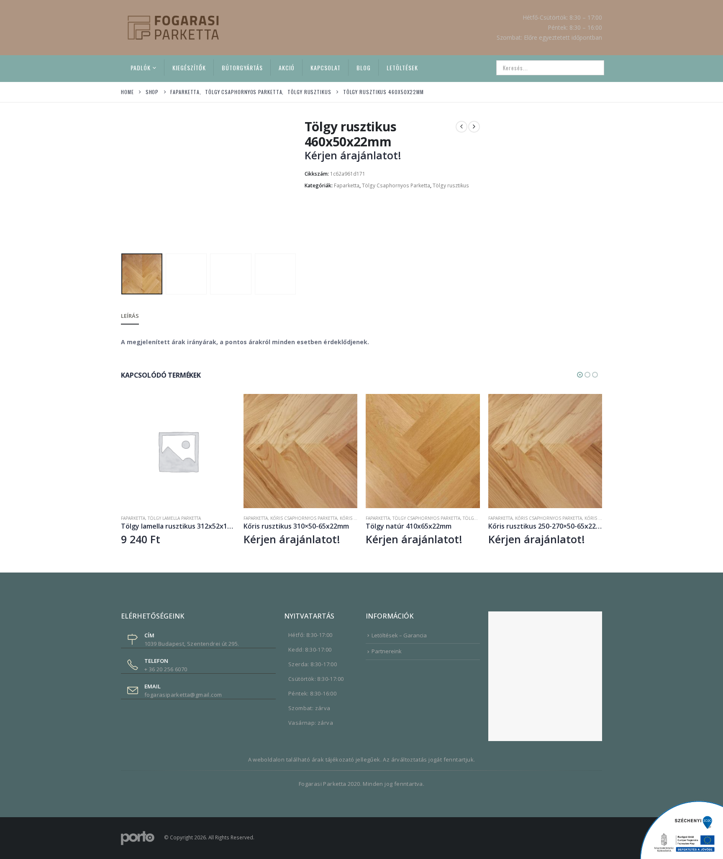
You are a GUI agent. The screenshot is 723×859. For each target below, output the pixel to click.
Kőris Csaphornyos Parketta (303, 518)
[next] (474, 127)
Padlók (141, 67)
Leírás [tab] (130, 316)
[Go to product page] (178, 451)
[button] (123, 184)
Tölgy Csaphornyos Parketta (396, 185)
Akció (287, 67)
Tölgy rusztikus (451, 185)
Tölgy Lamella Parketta (174, 518)
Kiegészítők (189, 67)
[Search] (592, 68)
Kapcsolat (325, 67)
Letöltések (402, 67)
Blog (363, 67)
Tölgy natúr (477, 518)
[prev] (461, 127)
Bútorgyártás (242, 67)
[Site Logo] (173, 27)
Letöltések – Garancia (399, 635)
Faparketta (346, 185)
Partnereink (387, 651)
